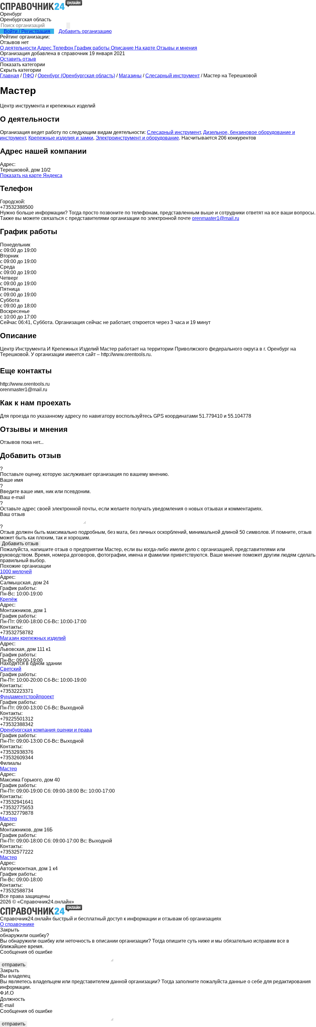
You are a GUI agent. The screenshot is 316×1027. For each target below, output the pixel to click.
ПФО (28, 75)
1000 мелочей (16, 571)
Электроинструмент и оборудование (137, 137)
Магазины (130, 75)
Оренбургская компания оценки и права (46, 730)
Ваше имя (11, 480)
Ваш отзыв (12, 514)
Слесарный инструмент (172, 75)
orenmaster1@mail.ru (215, 218)
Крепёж (8, 599)
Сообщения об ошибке (26, 952)
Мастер (8, 768)
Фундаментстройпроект (27, 696)
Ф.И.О (7, 993)
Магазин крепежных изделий (33, 638)
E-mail (7, 1005)
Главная (9, 75)
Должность (12, 999)
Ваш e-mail (12, 497)
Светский (10, 669)
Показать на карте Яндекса (31, 175)
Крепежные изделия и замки (60, 137)
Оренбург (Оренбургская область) (76, 75)
